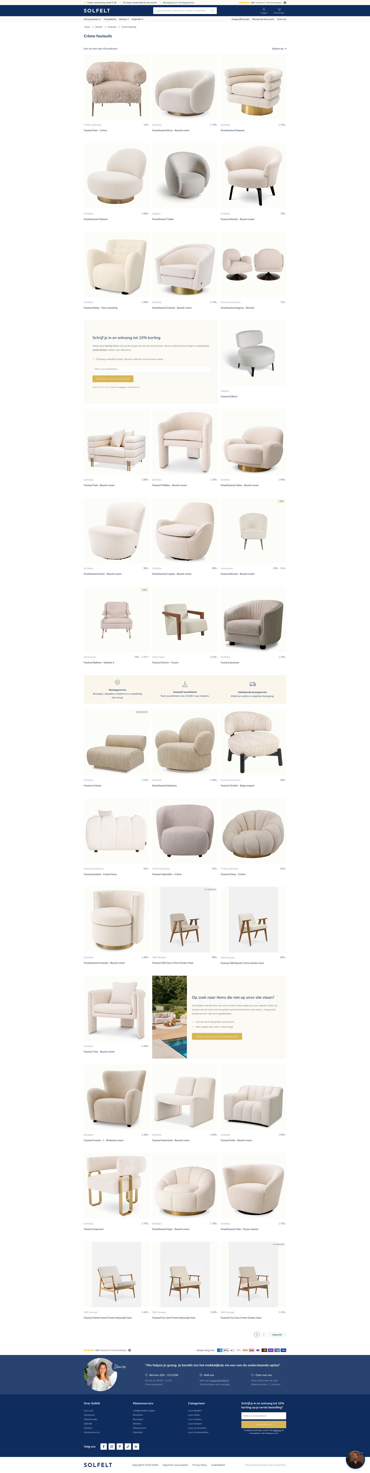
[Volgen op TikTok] (128, 1446)
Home (87, 27)
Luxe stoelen (195, 1419)
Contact (88, 1427)
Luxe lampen (195, 1423)
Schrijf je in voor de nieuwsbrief (113, 378)
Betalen (137, 1423)
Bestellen (138, 1414)
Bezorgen (138, 1419)
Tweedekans (110, 19)
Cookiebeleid (218, 1464)
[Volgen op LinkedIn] (136, 1446)
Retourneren (139, 1427)
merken (122, 387)
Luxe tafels (194, 1414)
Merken (123, 19)
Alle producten (91, 19)
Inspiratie (136, 19)
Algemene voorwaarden (175, 1464)
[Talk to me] (355, 1459)
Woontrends (90, 1419)
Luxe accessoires (197, 1427)
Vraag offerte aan (240, 19)
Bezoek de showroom (263, 19)
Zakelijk (88, 1423)
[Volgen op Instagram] (111, 1446)
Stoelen (98, 27)
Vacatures (89, 1414)
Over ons (281, 19)
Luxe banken (195, 1410)
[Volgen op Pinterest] (120, 1446)
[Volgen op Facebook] (103, 1446)
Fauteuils (112, 27)
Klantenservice (92, 1432)
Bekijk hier (277, 1430)
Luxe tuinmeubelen (198, 1432)
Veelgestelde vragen (144, 1410)
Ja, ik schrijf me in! (264, 1424)
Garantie (138, 1432)
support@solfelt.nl (219, 1380)
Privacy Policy (200, 1464)
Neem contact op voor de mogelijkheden (217, 1036)
